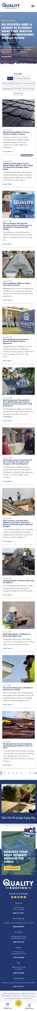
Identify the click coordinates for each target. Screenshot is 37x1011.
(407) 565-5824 (18, 957)
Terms (19, 996)
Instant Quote (29, 1008)
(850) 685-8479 (18, 927)
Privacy (26, 998)
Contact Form (8, 1008)
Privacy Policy (13, 996)
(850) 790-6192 (18, 942)
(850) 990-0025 (18, 973)
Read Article (6, 56)
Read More (7, 151)
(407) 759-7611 (18, 986)
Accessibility (26, 996)
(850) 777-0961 (18, 913)
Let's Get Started (12, 868)
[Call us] (18, 1003)
